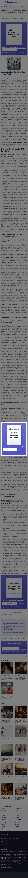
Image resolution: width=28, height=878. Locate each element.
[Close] (25, 424)
